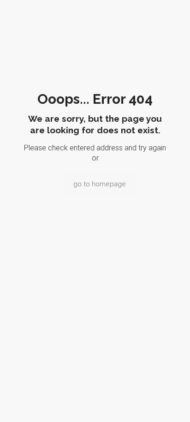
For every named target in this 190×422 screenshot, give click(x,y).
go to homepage (99, 184)
